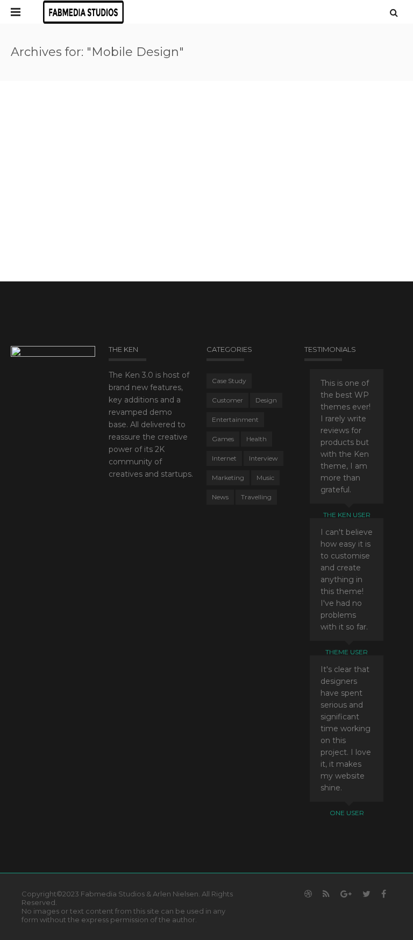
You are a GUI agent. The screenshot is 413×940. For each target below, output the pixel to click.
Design (266, 400)
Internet (224, 458)
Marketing (228, 477)
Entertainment (235, 419)
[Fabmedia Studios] (83, 11)
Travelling (256, 497)
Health (256, 439)
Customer (227, 400)
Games (223, 439)
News (220, 497)
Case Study (229, 381)
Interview (263, 458)
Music (265, 477)
